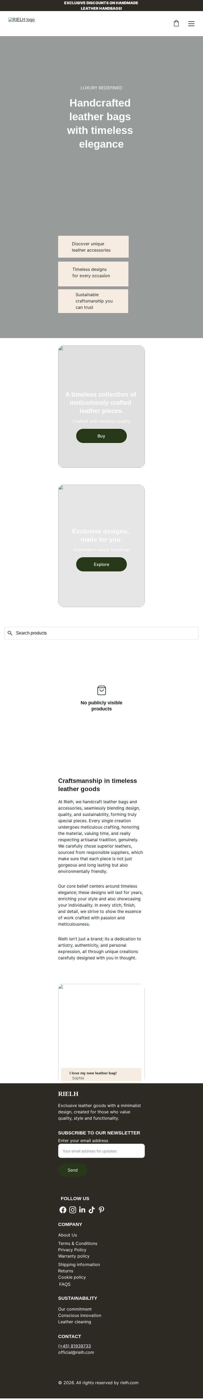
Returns (65, 1270)
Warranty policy (74, 1256)
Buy (101, 436)
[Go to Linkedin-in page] (82, 1209)
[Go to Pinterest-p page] (101, 1209)
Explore (101, 564)
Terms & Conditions (77, 1243)
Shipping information (79, 1264)
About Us (67, 1235)
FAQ (63, 1284)
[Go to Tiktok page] (91, 1209)
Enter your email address (83, 1140)
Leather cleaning (74, 1321)
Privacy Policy (72, 1249)
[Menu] (191, 23)
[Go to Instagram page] (72, 1209)
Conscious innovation (79, 1315)
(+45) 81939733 (74, 1346)
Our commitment (75, 1309)
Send (73, 1170)
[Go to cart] (176, 24)
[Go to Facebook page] (62, 1209)
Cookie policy (72, 1277)
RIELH (68, 1093)
